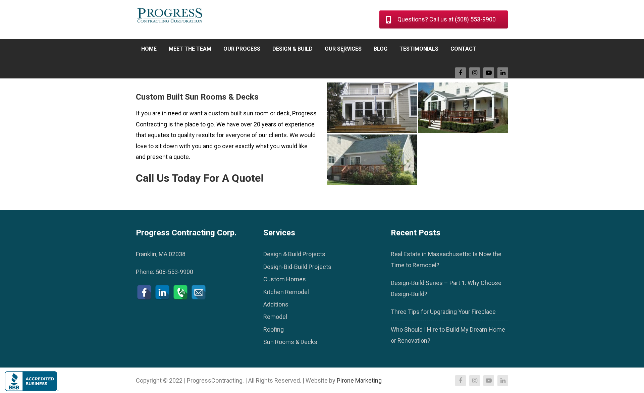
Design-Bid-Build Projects (297, 266)
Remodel (275, 316)
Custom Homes (284, 279)
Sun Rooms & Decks (290, 341)
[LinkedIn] (162, 292)
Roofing (273, 329)
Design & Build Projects (294, 254)
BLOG (380, 49)
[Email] (198, 292)
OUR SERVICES (343, 49)
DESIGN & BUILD (292, 49)
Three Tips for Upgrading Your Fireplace (443, 311)
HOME (149, 49)
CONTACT (463, 49)
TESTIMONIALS (418, 49)
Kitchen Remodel (286, 291)
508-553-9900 (174, 271)
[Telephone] (180, 292)
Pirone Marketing (359, 380)
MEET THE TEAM (190, 49)
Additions (275, 304)
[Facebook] (144, 292)
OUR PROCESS (241, 49)
